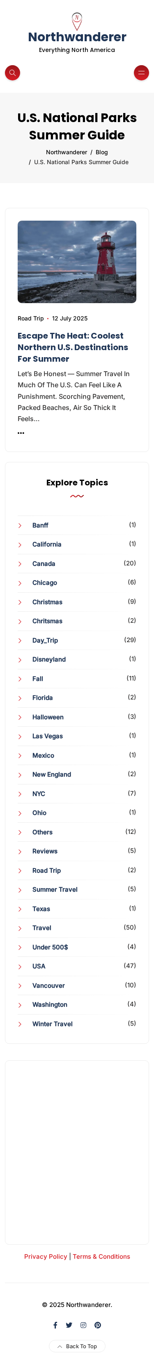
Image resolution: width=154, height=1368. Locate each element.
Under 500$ (50, 947)
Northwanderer (77, 37)
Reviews (44, 851)
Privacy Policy (45, 1256)
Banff (40, 525)
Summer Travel (55, 889)
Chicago (44, 582)
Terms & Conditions (101, 1256)
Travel (41, 928)
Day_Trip (45, 640)
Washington (49, 1004)
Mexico (43, 755)
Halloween (48, 717)
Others (42, 832)
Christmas (47, 602)
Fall (37, 679)
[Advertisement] (77, 1152)
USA (39, 966)
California (47, 544)
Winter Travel (52, 1024)
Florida (42, 698)
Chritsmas (47, 621)
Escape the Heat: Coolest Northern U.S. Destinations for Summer (73, 347)
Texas (41, 909)
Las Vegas (47, 736)
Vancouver (48, 985)
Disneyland (49, 659)
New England (51, 774)
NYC (38, 794)
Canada (43, 563)
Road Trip (31, 318)
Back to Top (81, 1346)
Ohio (39, 813)
